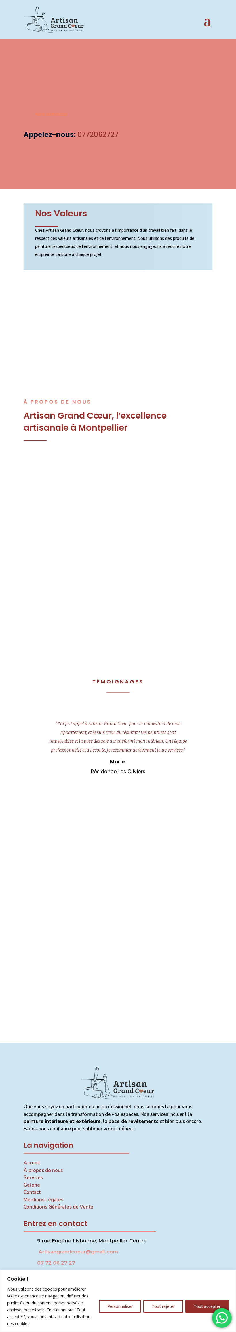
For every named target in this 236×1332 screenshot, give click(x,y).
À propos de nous (43, 1170)
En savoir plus (118, 510)
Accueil (32, 1163)
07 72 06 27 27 (56, 1263)
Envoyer (118, 1022)
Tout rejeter (163, 1306)
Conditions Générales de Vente (58, 1207)
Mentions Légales (43, 1199)
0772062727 (98, 134)
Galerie (32, 1185)
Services (33, 1177)
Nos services (51, 114)
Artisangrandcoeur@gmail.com (77, 1252)
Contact (32, 1192)
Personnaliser (120, 1306)
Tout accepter (207, 1306)
